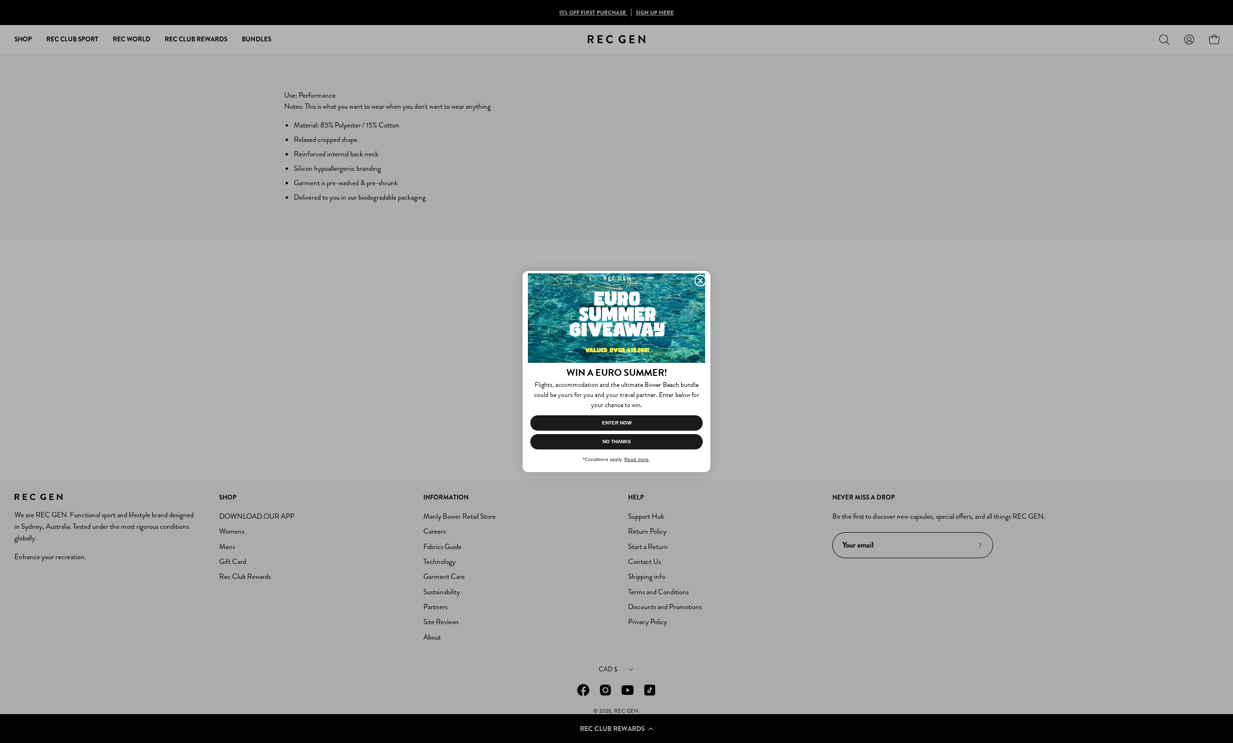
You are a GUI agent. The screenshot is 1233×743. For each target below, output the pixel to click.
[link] (616, 318)
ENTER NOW (616, 422)
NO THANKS (617, 441)
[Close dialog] (700, 280)
